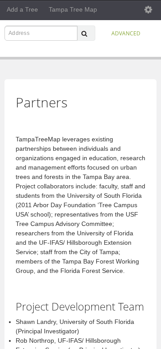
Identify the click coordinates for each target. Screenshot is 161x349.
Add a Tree (22, 9)
